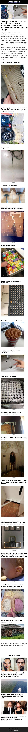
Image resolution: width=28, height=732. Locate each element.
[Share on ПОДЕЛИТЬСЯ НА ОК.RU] (17, 650)
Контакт (10, 730)
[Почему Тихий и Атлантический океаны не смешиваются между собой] (14, 686)
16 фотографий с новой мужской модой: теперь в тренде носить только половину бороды (12, 674)
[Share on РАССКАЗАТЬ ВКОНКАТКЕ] (13, 650)
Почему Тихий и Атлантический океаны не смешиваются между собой (12, 696)
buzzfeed (14, 104)
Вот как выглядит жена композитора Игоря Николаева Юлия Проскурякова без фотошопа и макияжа (13, 718)
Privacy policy (16, 730)
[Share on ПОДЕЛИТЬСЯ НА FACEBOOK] (10, 650)
